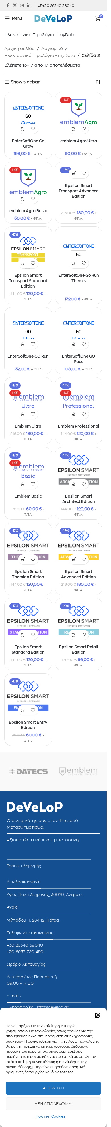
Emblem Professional (78, 426)
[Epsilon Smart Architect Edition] (79, 471)
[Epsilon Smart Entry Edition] (28, 697)
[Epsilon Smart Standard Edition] (28, 622)
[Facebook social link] (7, 6)
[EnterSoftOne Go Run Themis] (79, 250)
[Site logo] (53, 18)
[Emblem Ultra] (28, 401)
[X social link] (14, 6)
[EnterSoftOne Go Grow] (28, 116)
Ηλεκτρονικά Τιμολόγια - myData (39, 55)
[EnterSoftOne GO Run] (28, 331)
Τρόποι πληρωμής (24, 866)
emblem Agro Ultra (78, 141)
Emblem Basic (28, 496)
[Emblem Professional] (79, 401)
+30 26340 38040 (58, 5)
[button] (98, 1015)
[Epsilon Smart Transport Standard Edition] (28, 250)
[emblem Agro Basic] (28, 186)
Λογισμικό (52, 49)
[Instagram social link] (21, 6)
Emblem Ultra (28, 426)
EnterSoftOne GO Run (28, 356)
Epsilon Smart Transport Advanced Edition (79, 191)
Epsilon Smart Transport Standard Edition (28, 281)
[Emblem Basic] (28, 471)
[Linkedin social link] (28, 6)
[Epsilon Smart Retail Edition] (79, 622)
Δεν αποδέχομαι (53, 1104)
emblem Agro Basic (28, 211)
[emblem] (78, 771)
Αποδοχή (53, 1088)
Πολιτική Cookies (50, 1116)
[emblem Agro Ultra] (79, 116)
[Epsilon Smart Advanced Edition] (79, 546)
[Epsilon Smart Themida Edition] (28, 546)
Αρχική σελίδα (19, 49)
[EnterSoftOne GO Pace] (79, 331)
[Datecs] (29, 771)
